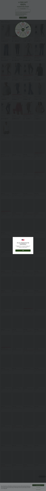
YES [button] (23, 250)
